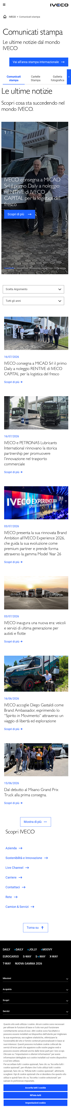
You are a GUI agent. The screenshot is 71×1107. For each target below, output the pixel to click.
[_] (59, 5)
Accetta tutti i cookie (35, 1087)
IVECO (12, 16)
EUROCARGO (11, 956)
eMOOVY (46, 949)
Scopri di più (11, 382)
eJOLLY (32, 949)
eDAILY (18, 949)
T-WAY (7, 963)
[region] (35, 1063)
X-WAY (54, 956)
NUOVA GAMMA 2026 (28, 963)
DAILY (6, 949)
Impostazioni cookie (35, 1103)
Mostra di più (33, 822)
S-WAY (27, 956)
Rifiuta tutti (35, 1095)
